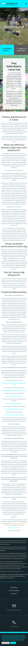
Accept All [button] (13, 642)
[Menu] (26, 4)
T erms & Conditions (14, 590)
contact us (20, 571)
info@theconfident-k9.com (14, 527)
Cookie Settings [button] (6, 642)
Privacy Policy (14, 587)
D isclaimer (14, 593)
